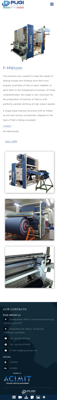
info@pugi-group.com (27, 350)
